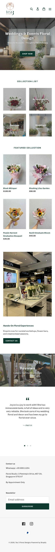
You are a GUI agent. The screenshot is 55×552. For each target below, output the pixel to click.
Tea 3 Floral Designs (23, 542)
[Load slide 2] (27, 445)
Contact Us (12, 341)
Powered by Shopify (38, 542)
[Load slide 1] (24, 445)
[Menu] (50, 9)
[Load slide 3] (30, 445)
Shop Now (27, 54)
